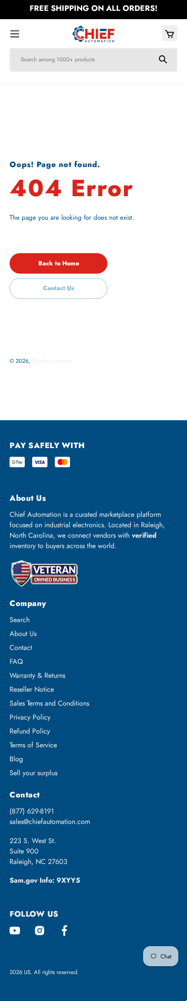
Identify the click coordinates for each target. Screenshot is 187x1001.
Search (20, 620)
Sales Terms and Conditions (49, 703)
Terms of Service (33, 745)
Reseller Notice (32, 689)
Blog (16, 759)
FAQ (16, 661)
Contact (21, 648)
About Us (23, 634)
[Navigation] (15, 34)
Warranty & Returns (37, 675)
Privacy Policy (30, 717)
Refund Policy (30, 731)
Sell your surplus (33, 773)
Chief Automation (52, 361)
